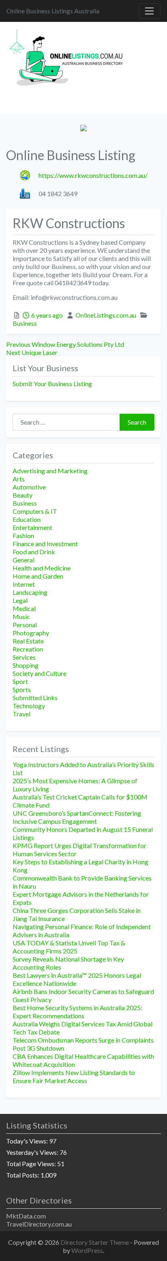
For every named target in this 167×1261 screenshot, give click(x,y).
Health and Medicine (42, 568)
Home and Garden (38, 576)
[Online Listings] (67, 59)
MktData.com (26, 1216)
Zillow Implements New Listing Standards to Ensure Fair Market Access (74, 1076)
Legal (20, 600)
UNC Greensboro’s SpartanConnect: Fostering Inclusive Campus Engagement (77, 817)
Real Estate (28, 641)
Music (21, 616)
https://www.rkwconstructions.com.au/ (93, 175)
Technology (29, 706)
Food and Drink (34, 552)
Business (25, 323)
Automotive (29, 487)
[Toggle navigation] (150, 11)
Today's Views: (27, 1141)
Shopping (26, 665)
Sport (20, 681)
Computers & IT (35, 511)
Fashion (23, 535)
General (23, 560)
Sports (22, 689)
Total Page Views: (31, 1163)
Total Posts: (23, 1175)
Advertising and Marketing (50, 470)
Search (137, 422)
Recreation (28, 649)
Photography (31, 633)
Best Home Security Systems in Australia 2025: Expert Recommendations (77, 1011)
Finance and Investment (45, 543)
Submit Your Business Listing (52, 383)
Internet (24, 584)
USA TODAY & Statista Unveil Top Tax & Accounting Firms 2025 (69, 947)
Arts (19, 479)
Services (24, 657)
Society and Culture (39, 673)
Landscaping (30, 592)
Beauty (22, 495)
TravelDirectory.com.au (39, 1224)
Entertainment (32, 527)
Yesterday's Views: (33, 1152)
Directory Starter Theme (95, 1242)
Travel (21, 714)
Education (27, 519)
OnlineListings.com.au (105, 315)
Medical (24, 608)
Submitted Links (35, 697)
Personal (25, 624)
